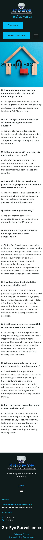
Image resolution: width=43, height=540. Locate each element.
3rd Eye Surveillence (21, 527)
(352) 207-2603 (21, 16)
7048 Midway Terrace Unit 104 (17, 504)
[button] (36, 36)
